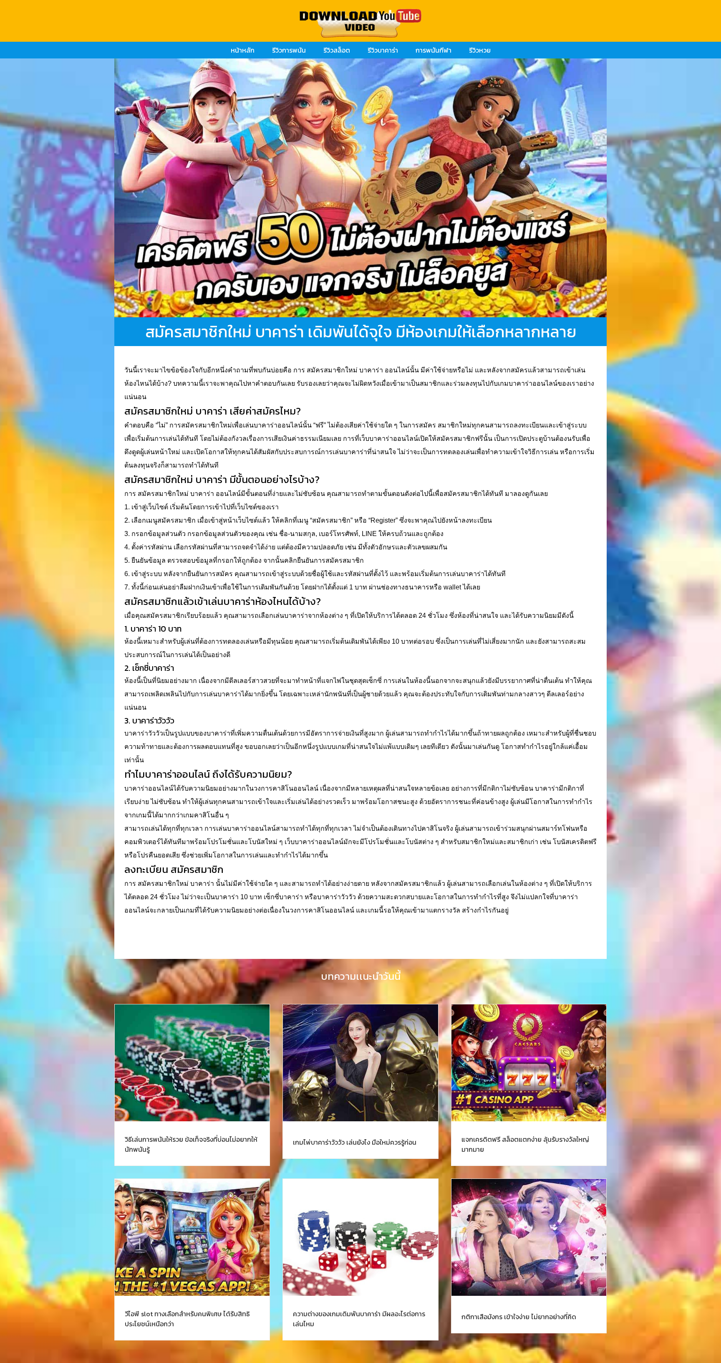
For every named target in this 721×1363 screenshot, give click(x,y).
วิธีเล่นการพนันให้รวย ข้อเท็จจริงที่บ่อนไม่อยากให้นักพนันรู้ (191, 1144)
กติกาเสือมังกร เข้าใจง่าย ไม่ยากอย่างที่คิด (518, 1317)
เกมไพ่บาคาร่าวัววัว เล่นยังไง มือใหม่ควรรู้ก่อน (354, 1142)
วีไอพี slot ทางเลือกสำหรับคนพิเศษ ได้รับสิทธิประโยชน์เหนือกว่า (187, 1319)
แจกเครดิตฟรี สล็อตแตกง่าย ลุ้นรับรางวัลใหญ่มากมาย (525, 1144)
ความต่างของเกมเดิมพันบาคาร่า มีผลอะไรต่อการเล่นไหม (359, 1319)
